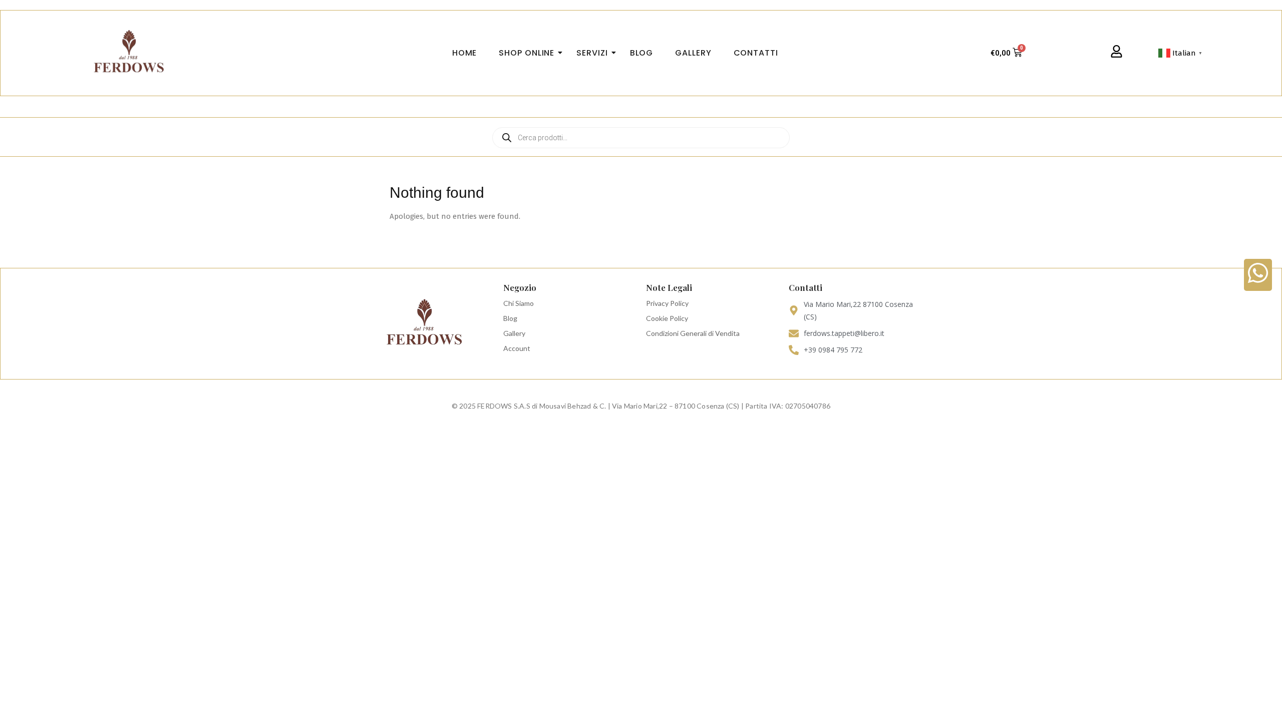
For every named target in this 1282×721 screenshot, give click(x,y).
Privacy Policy (667, 303)
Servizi (591, 53)
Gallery (514, 333)
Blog (510, 318)
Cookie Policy (667, 318)
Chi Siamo (518, 303)
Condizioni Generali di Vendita (693, 333)
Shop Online (526, 53)
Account (516, 348)
